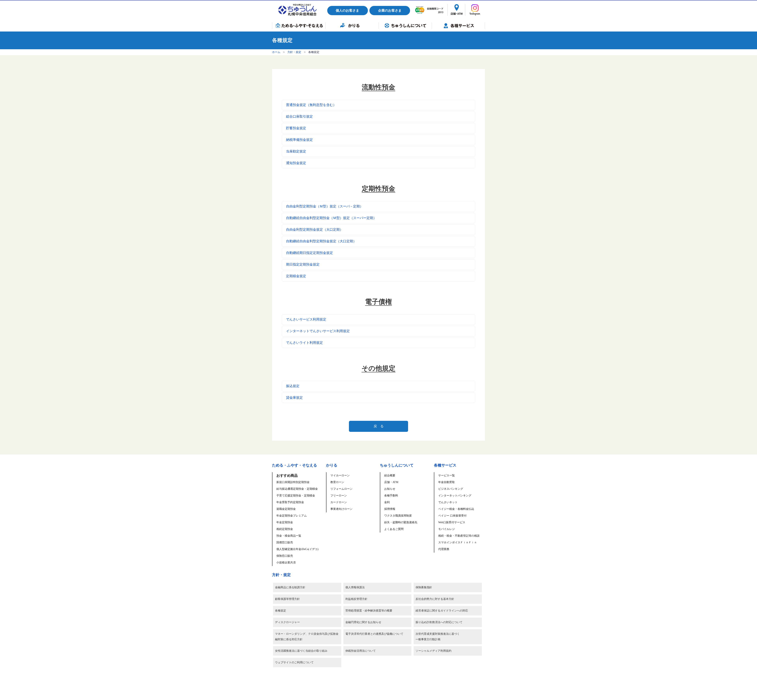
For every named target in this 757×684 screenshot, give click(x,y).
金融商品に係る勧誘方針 (290, 587)
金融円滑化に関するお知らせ (363, 622)
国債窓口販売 (284, 542)
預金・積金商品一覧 (288, 535)
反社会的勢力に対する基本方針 (435, 599)
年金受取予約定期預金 (290, 502)
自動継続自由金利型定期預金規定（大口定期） (321, 241)
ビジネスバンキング (450, 488)
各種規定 (280, 610)
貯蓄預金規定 (296, 128)
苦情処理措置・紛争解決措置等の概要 (368, 610)
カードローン (338, 502)
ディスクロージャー (287, 622)
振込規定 (292, 386)
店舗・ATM (391, 482)
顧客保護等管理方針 (287, 599)
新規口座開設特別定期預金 (293, 482)
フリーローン (338, 495)
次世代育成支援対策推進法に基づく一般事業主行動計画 (438, 636)
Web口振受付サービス (451, 522)
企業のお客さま (390, 10)
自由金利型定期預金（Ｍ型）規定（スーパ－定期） (324, 206)
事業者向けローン (341, 508)
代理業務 (443, 549)
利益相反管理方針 (356, 599)
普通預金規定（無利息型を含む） (311, 105)
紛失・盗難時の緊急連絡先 (400, 522)
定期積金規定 (296, 276)
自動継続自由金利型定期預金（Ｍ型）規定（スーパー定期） (331, 218)
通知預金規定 (296, 163)
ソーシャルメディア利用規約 (433, 650)
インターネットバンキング (454, 495)
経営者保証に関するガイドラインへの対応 (442, 610)
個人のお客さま (347, 10)
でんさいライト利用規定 (304, 343)
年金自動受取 (446, 482)
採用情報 (389, 508)
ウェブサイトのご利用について (294, 662)
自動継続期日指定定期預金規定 (309, 253)
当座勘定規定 (296, 151)
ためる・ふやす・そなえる (298, 26)
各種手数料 (391, 495)
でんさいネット (448, 502)
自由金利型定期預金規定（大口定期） (314, 229)
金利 (387, 502)
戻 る (379, 426)
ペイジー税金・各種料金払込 (456, 508)
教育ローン (337, 482)
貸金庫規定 (294, 398)
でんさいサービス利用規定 (306, 319)
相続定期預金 (284, 529)
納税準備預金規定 (299, 140)
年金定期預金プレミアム (291, 515)
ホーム (276, 52)
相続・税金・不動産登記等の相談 (459, 535)
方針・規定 (294, 52)
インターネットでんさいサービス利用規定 (318, 331)
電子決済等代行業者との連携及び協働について (374, 633)
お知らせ (389, 488)
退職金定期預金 (286, 508)
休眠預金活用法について (360, 650)
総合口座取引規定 (299, 116)
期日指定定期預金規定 (303, 264)
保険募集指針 (424, 587)
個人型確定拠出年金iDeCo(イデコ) (297, 549)
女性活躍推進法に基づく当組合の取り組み (301, 650)
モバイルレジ (446, 529)
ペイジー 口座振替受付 (452, 515)
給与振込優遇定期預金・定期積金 (297, 488)
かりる (351, 26)
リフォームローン (341, 488)
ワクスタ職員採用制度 (398, 515)
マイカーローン (340, 475)
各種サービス (458, 26)
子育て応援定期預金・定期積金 (295, 495)
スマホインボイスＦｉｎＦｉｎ (457, 542)
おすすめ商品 (287, 476)
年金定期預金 (284, 522)
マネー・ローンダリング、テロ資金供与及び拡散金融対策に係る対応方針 (306, 636)
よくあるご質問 (394, 529)
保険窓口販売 (284, 555)
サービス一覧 (446, 475)
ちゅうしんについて (405, 26)
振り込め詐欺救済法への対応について (439, 622)
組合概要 (389, 475)
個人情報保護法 (355, 587)
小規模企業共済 (286, 562)
